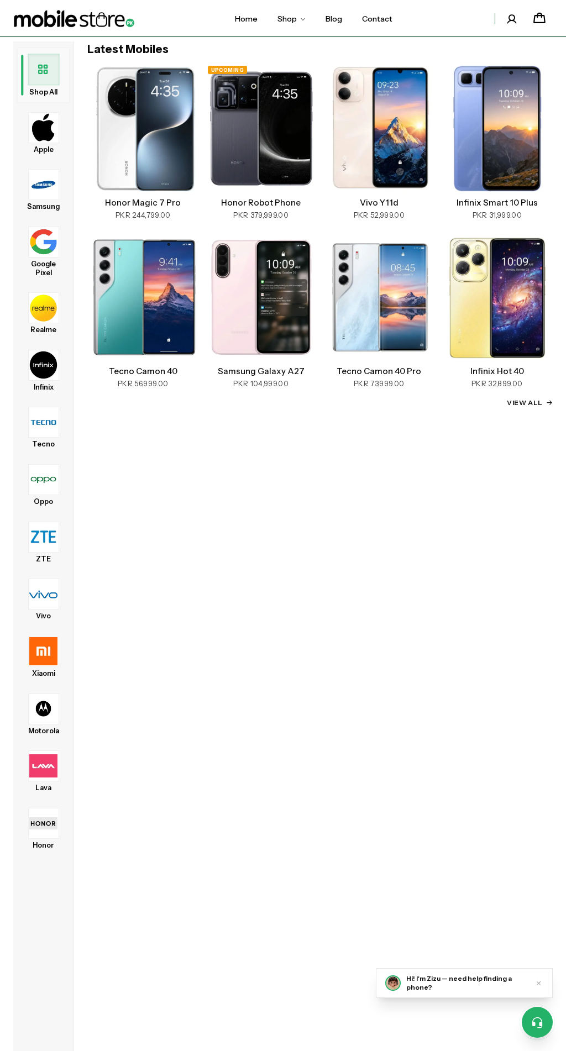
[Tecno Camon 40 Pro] (379, 297)
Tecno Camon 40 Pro (379, 371)
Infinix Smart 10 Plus (497, 203)
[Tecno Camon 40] (143, 297)
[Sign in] (512, 19)
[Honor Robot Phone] (261, 128)
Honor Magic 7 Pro (143, 203)
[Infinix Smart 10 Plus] (497, 128)
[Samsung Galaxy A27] (261, 297)
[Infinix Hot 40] (497, 297)
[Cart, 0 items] (539, 19)
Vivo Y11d (379, 203)
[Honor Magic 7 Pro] (143, 128)
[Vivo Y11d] (379, 128)
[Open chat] (537, 1022)
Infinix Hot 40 (497, 371)
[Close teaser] (539, 983)
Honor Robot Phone (261, 203)
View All (525, 402)
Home (246, 19)
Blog (334, 19)
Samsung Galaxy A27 (261, 371)
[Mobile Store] (74, 19)
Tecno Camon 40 (143, 371)
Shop (287, 19)
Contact (377, 19)
